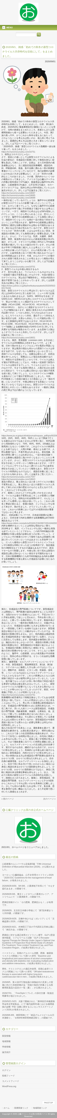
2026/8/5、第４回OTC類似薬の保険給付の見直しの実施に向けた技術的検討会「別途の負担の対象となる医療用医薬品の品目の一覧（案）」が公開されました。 (27, 985)
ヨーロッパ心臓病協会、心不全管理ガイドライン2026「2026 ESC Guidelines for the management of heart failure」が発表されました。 (28, 878)
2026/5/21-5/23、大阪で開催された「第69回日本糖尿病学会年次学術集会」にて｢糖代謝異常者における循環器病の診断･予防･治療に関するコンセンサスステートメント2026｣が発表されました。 (28, 1005)
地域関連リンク (40, 1108)
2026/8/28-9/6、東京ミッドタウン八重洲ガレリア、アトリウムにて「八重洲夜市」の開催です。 (27, 895)
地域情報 (6, 1041)
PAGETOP (48, 1103)
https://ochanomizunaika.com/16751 (18, 152)
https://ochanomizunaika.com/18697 (18, 193)
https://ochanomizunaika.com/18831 (18, 338)
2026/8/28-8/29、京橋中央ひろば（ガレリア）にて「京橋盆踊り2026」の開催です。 (28, 920)
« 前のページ (7, 799)
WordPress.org (9, 1086)
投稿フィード (8, 1076)
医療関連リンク (21, 1108)
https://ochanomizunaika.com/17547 (18, 477)
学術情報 (6, 1047)
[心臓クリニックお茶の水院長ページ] (28, 21)
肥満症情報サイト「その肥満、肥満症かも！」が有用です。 (27, 903)
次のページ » (49, 799)
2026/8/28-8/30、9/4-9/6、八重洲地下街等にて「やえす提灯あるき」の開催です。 (28, 887)
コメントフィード (10, 1081)
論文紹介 (6, 1052)
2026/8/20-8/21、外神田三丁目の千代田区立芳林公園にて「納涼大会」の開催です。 (28, 928)
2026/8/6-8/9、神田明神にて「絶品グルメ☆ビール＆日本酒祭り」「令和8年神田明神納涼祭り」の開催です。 (28, 1016)
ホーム (7, 1108)
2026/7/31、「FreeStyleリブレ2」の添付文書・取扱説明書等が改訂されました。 (28, 994)
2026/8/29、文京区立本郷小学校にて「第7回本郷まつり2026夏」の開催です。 (27, 911)
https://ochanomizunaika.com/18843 (18, 479)
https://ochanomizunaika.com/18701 (18, 267)
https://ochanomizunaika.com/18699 (18, 198)
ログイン (6, 1070)
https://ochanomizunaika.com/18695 (18, 195)
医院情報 (6, 1036)
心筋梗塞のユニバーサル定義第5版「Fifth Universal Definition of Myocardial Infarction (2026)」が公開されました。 (28, 867)
